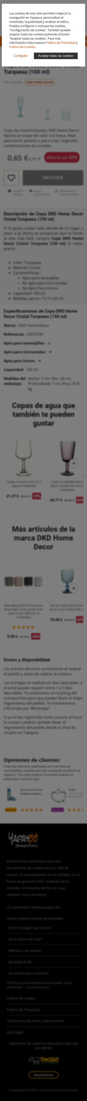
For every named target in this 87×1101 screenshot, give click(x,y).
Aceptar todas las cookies (55, 55)
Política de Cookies (22, 47)
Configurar (20, 55)
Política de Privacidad (61, 43)
